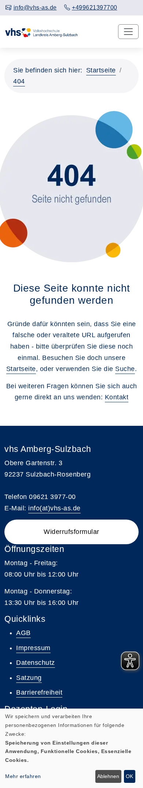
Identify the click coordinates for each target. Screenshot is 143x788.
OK (129, 776)
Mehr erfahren (23, 776)
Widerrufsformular (71, 531)
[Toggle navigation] (128, 31)
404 (19, 81)
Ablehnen (108, 776)
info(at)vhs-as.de (54, 508)
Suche (125, 368)
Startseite (101, 70)
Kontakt (117, 397)
